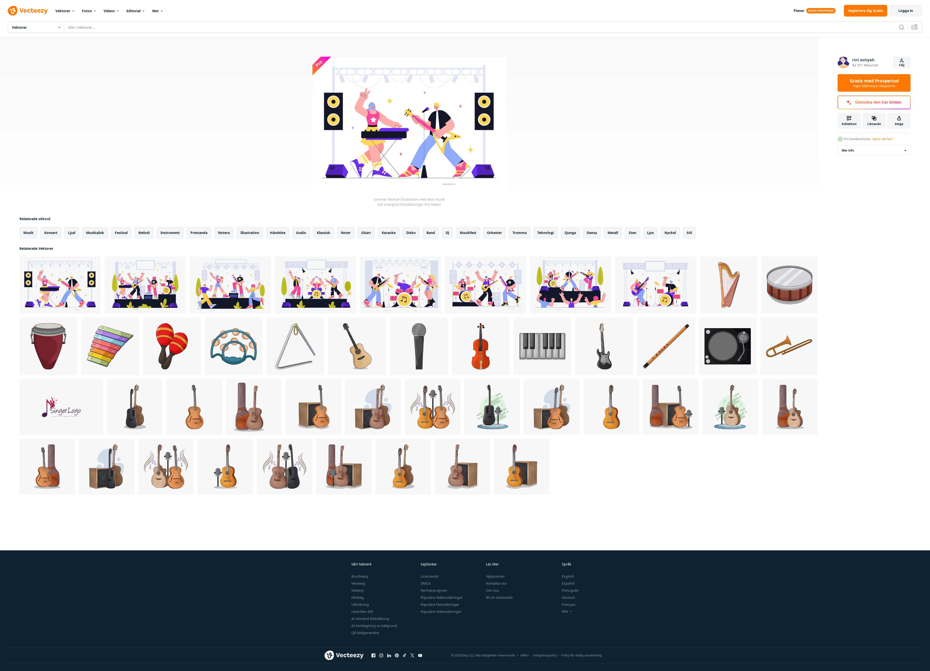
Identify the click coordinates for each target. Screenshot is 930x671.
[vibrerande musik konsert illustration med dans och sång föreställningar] (145, 284)
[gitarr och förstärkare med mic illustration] (671, 407)
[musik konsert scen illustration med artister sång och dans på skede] (655, 284)
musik (28, 232)
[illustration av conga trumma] (48, 346)
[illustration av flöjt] (666, 346)
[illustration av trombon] (789, 346)
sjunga (570, 232)
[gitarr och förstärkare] (313, 407)
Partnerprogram (434, 590)
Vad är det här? (882, 139)
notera (224, 232)
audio (301, 232)
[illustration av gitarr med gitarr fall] (254, 407)
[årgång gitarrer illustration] (403, 466)
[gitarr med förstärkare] (552, 407)
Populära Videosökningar (441, 611)
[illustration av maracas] (172, 346)
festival (121, 232)
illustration (249, 232)
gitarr (366, 232)
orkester (494, 232)
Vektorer (62, 11)
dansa (592, 232)
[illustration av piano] (542, 346)
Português (570, 590)
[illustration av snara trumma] (789, 284)
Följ (901, 65)
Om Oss (492, 590)
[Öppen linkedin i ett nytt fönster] (389, 655)
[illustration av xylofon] (110, 346)
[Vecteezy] (28, 11)
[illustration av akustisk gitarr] (357, 346)
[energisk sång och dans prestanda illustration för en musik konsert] (230, 284)
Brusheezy (359, 576)
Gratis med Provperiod (874, 83)
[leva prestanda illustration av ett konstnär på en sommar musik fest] (570, 284)
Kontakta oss (496, 583)
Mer (155, 11)
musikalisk (95, 232)
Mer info (848, 150)
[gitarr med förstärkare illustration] (106, 466)
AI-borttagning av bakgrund (374, 625)
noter (346, 232)
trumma (520, 232)
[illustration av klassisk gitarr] (135, 407)
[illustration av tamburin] (234, 346)
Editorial (133, 11)
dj (447, 232)
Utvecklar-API (362, 611)
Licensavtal (430, 576)
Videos (109, 11)
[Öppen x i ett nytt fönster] (412, 655)
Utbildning (360, 604)
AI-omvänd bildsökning (370, 618)
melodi (144, 232)
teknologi (545, 232)
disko (411, 232)
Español (568, 583)
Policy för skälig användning (581, 655)
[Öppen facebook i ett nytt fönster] (373, 655)
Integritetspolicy (545, 655)
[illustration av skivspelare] (728, 346)
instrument (170, 232)
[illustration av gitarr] (611, 407)
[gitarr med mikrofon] (730, 407)
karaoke (389, 232)
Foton (87, 11)
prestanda (198, 232)
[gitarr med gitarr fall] (790, 407)
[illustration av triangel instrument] (295, 346)
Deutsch (568, 597)
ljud (71, 232)
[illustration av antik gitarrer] (47, 466)
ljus (650, 232)
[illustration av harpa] (728, 284)
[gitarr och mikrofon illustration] (166, 466)
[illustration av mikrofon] (419, 346)
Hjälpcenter (495, 576)
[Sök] (901, 27)
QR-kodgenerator (365, 632)
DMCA (426, 583)
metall (613, 232)
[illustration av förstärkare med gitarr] (344, 466)
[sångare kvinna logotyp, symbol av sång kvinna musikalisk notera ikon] (61, 407)
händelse (277, 232)
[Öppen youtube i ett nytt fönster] (420, 655)
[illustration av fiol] (481, 346)
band (430, 232)
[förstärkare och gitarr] (373, 407)
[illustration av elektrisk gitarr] (604, 346)
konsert (50, 232)
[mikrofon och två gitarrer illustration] (433, 407)
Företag (357, 597)
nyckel (670, 232)
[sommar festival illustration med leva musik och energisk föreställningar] (60, 284)
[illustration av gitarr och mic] (225, 466)
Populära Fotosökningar (440, 604)
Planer (799, 10)
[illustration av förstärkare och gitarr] (462, 466)
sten (632, 232)
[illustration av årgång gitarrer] (194, 407)
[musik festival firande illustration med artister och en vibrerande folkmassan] (315, 284)
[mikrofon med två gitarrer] (284, 466)
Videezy (357, 590)
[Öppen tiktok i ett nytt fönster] (405, 655)
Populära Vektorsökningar (442, 597)
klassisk (323, 232)
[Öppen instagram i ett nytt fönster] (381, 655)
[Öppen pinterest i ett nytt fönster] (397, 655)
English (568, 576)
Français (569, 604)
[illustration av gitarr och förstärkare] (521, 466)
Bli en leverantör (499, 597)
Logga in (905, 10)
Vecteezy (358, 583)
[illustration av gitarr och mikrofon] (492, 407)
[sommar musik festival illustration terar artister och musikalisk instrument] (400, 284)
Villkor (524, 655)
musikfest (468, 232)
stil (689, 232)
